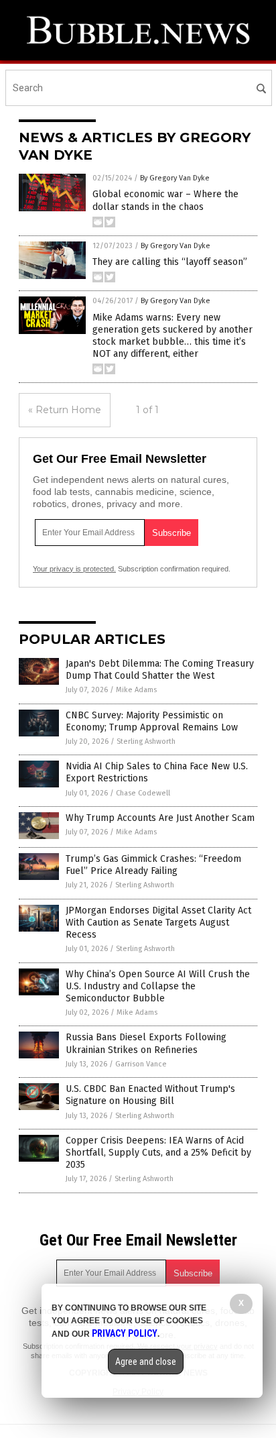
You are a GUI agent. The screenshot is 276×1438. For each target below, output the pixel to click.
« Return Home (64, 410)
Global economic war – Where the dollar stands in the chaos (165, 200)
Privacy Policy (124, 1333)
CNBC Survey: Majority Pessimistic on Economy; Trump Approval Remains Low (152, 721)
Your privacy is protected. (74, 569)
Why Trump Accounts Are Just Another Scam (160, 818)
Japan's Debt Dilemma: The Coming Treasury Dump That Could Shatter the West (160, 669)
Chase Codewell (143, 793)
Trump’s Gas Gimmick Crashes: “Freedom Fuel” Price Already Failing (153, 865)
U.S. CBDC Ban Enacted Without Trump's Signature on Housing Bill (150, 1095)
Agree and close (145, 1361)
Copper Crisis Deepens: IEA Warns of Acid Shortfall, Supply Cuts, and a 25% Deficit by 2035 (158, 1152)
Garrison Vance (141, 1064)
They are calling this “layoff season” (169, 262)
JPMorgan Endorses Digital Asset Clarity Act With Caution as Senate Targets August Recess (158, 922)
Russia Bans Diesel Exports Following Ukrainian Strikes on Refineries (146, 1043)
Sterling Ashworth (146, 741)
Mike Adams (136, 689)
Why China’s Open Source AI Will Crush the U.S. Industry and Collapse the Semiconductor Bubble (158, 986)
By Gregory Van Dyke (175, 178)
